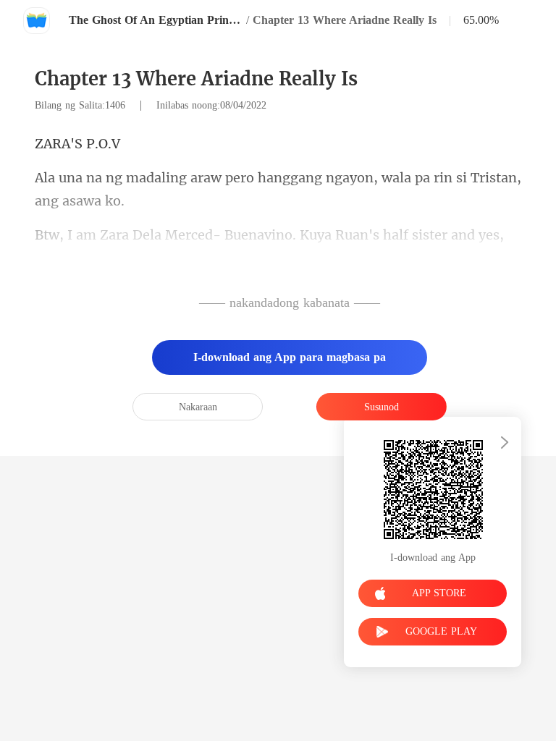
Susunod (381, 407)
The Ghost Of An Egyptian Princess (156, 20)
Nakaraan (198, 407)
